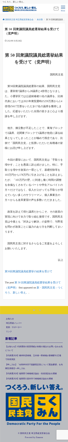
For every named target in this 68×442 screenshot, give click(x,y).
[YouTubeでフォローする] (34, 310)
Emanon (39, 437)
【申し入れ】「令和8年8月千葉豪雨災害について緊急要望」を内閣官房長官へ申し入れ (34, 367)
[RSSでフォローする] (40, 310)
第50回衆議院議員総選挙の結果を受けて (28, 271)
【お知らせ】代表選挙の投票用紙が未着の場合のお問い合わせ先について (34, 349)
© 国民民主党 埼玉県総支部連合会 (34, 433)
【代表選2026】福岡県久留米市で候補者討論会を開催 (29, 379)
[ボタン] (56, 10)
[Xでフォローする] (28, 310)
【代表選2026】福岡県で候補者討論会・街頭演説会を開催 (31, 374)
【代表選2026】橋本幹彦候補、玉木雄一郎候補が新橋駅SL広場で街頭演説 (33, 357)
